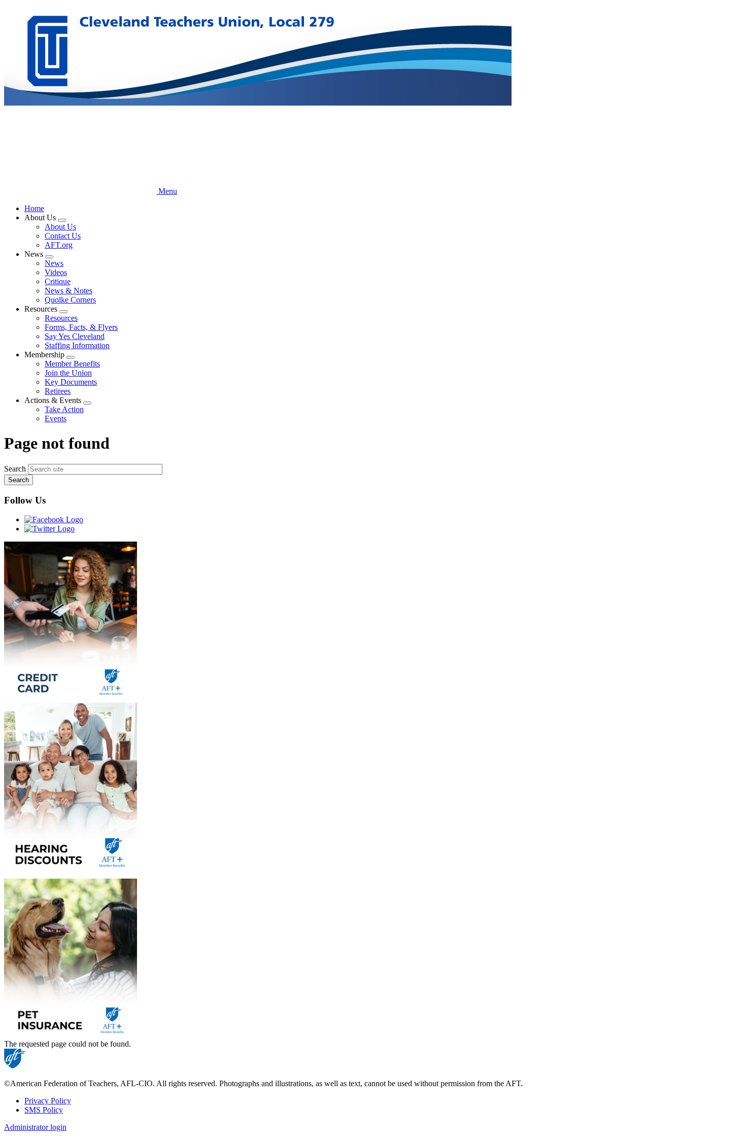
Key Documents (71, 382)
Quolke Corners (70, 299)
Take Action (64, 409)
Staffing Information (77, 345)
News (54, 263)
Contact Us (63, 235)
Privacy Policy (47, 1100)
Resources (61, 318)
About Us (60, 226)
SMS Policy (43, 1109)
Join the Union (68, 372)
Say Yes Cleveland (75, 336)
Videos (56, 272)
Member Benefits (72, 363)
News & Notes (68, 290)
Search (15, 468)
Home (34, 208)
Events (55, 418)
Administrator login (35, 1127)
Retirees (58, 391)
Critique (58, 281)
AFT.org (59, 245)
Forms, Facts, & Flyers (81, 327)
